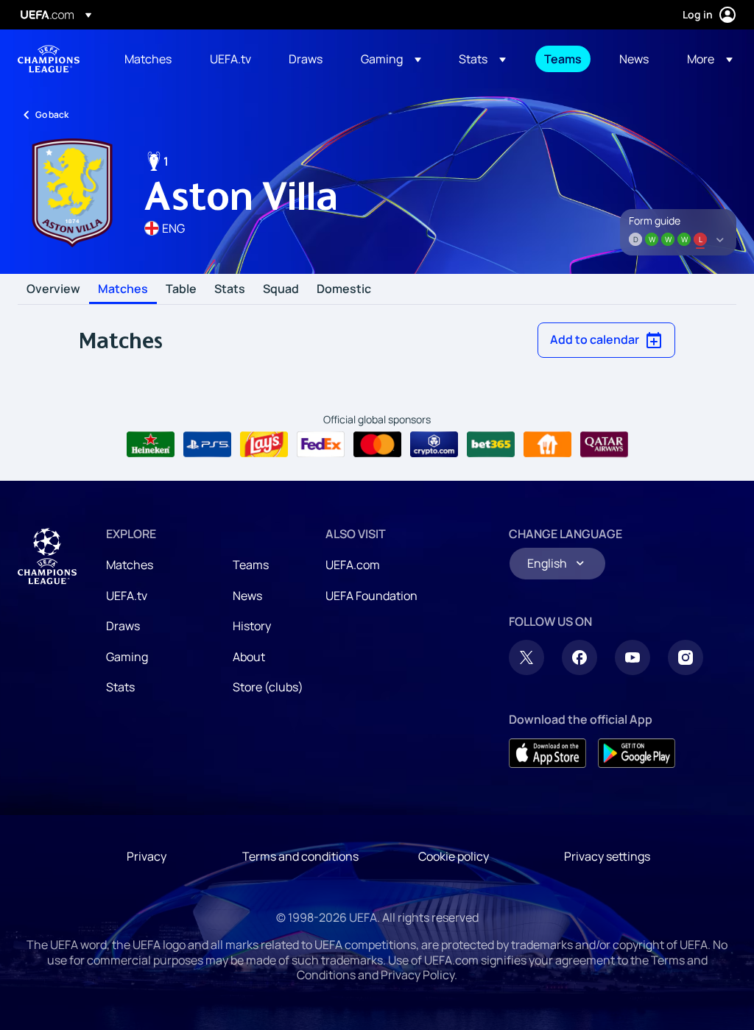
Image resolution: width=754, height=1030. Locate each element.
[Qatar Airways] (604, 444)
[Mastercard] (377, 444)
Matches (123, 289)
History (252, 626)
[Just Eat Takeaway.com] (547, 444)
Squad (281, 289)
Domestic (344, 289)
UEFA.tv (126, 596)
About (249, 657)
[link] (148, 59)
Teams (251, 565)
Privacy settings (607, 856)
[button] (391, 59)
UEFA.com (352, 565)
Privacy (146, 856)
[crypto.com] (434, 444)
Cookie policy (453, 856)
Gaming (127, 657)
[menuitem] (149, 59)
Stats (229, 289)
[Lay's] (264, 444)
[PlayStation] (207, 444)
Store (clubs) (268, 687)
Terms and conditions (300, 856)
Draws (123, 626)
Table (181, 289)
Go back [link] (51, 114)
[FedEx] (321, 444)
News (247, 596)
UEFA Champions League (49, 59)
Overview (53, 289)
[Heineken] (151, 444)
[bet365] (491, 444)
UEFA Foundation (371, 596)
